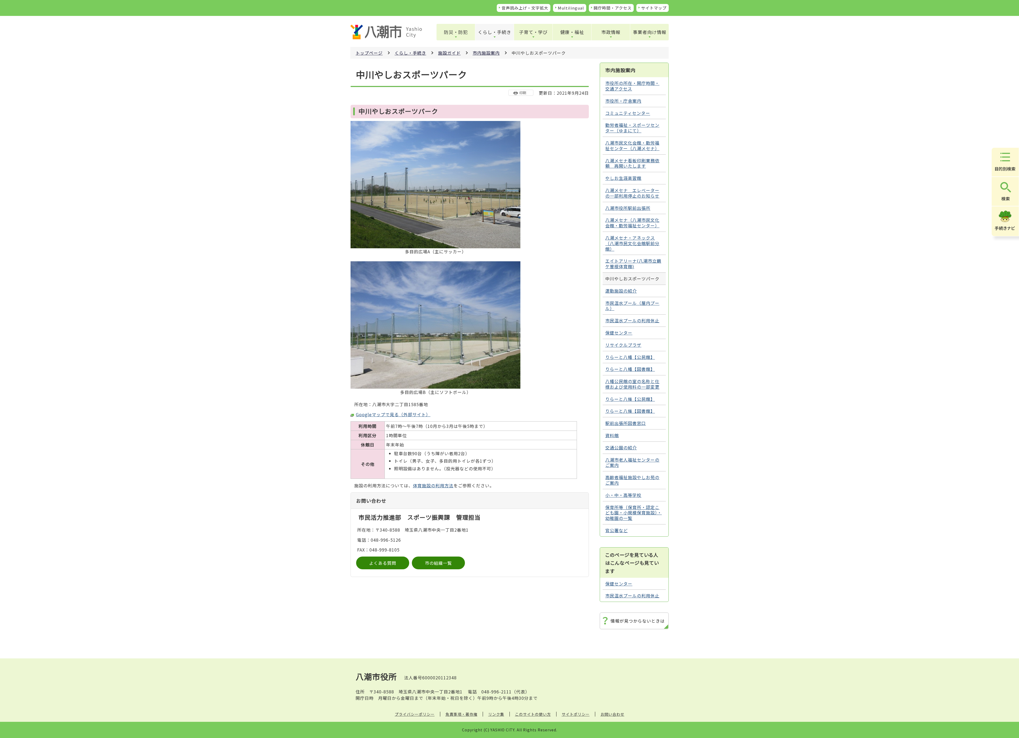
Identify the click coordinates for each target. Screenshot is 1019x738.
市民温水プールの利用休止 (632, 320)
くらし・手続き (494, 32)
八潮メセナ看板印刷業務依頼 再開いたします (632, 163)
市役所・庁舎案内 (623, 101)
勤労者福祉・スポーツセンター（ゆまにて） (632, 128)
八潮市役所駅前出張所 (627, 208)
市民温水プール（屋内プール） (632, 306)
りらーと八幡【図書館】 (630, 369)
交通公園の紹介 (621, 447)
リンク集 (496, 714)
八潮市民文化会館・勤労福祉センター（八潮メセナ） (632, 145)
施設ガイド (449, 53)
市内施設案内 (486, 53)
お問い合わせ (612, 714)
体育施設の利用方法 (433, 485)
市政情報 (610, 32)
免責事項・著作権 (461, 714)
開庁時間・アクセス (613, 8)
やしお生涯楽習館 (623, 178)
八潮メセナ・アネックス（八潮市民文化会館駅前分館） (632, 243)
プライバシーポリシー (415, 714)
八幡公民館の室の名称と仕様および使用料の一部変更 (632, 384)
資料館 (612, 435)
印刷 (522, 92)
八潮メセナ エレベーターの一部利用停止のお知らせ (632, 193)
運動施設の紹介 (621, 291)
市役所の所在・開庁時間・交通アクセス (632, 86)
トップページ (369, 53)
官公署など (616, 530)
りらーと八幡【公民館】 (630, 357)
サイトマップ (654, 8)
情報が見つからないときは (638, 621)
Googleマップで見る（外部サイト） (393, 414)
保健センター (618, 332)
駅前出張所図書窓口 (625, 423)
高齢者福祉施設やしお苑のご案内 (632, 480)
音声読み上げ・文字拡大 (525, 8)
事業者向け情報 (649, 32)
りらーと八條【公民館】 (630, 399)
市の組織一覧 (438, 563)
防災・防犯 (456, 32)
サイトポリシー (576, 714)
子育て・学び (533, 32)
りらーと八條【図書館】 (630, 411)
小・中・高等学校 (623, 495)
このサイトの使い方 (533, 714)
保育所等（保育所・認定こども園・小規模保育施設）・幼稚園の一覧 (633, 513)
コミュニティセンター (627, 113)
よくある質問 (382, 563)
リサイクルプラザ (623, 345)
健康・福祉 (572, 32)
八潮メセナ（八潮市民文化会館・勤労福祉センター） (632, 223)
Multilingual (571, 8)
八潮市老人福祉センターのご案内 (632, 462)
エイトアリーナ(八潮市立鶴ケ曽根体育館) (633, 264)
